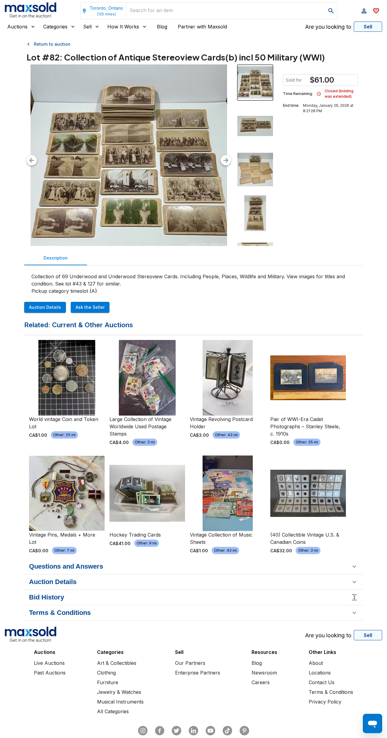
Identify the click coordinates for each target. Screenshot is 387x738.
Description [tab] (56, 257)
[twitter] (176, 730)
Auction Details (45, 307)
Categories (55, 27)
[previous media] (32, 160)
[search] (331, 11)
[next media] (226, 160)
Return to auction (52, 44)
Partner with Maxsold (202, 27)
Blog (162, 27)
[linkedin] (193, 730)
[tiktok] (227, 730)
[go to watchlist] (376, 10)
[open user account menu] (364, 10)
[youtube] (210, 730)
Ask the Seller (90, 307)
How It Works (123, 27)
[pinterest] (244, 730)
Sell (87, 27)
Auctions (17, 27)
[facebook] (159, 730)
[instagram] (142, 730)
